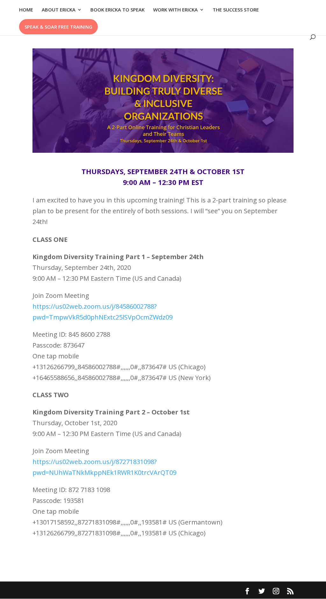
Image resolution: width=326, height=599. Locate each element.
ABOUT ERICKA (58, 10)
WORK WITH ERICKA (175, 10)
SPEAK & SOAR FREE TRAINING (58, 27)
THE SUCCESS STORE (236, 10)
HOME (26, 10)
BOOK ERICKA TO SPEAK (117, 10)
